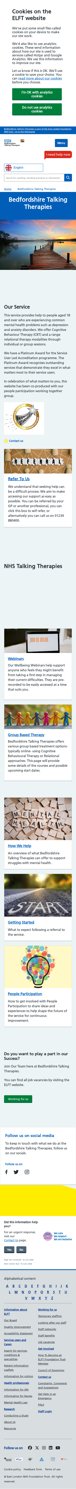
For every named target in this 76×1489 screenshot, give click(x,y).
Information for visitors (18, 1376)
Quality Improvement (17, 1326)
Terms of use (52, 1469)
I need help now (58, 154)
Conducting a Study (16, 1415)
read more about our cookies (40, 78)
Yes (9, 1250)
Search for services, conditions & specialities (16, 1355)
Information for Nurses (18, 1396)
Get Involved (46, 1348)
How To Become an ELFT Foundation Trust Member (52, 1359)
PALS (41, 1404)
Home (7, 189)
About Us (9, 1422)
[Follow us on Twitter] (37, 1448)
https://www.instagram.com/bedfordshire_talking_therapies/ (27, 1172)
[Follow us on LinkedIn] (50, 1448)
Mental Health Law (16, 1402)
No (21, 1250)
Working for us (18, 1099)
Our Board (10, 1320)
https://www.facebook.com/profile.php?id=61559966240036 (6, 1172)
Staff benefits (46, 1335)
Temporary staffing (50, 1316)
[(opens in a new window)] (44, 1448)
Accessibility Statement (18, 1333)
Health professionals (16, 1382)
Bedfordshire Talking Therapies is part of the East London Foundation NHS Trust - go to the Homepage (37, 130)
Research (9, 1409)
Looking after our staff (52, 1322)
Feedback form (33, 1469)
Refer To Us (19, 478)
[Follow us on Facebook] (30, 1448)
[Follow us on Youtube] (58, 1448)
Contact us (16, 441)
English (18, 167)
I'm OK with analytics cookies (36, 94)
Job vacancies (46, 1342)
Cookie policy (12, 1469)
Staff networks (47, 1329)
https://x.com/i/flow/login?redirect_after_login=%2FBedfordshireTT (16, 1172)
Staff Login (45, 1411)
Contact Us (11, 1240)
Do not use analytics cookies (37, 109)
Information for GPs (16, 1389)
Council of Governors (51, 1370)
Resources (10, 1428)
